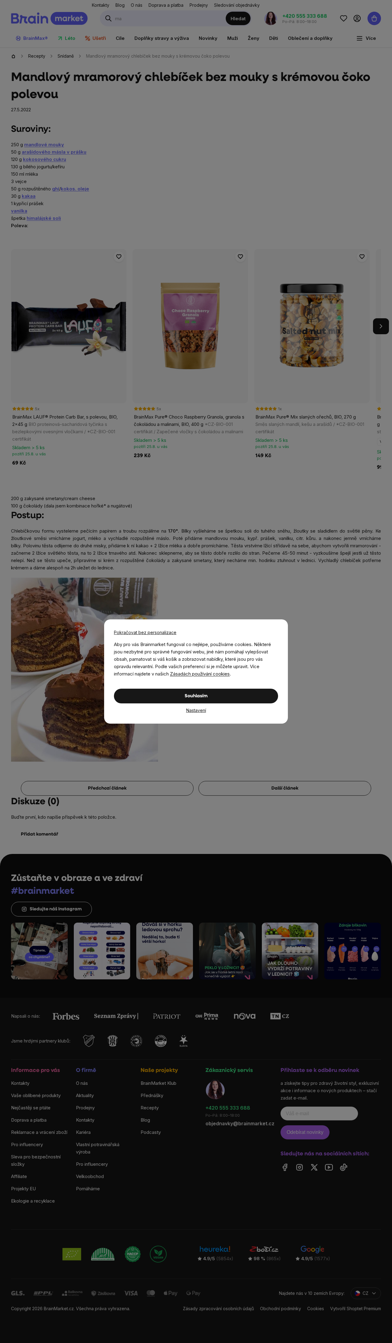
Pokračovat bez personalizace (145, 632)
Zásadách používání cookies (200, 674)
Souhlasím (196, 696)
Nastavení (196, 710)
